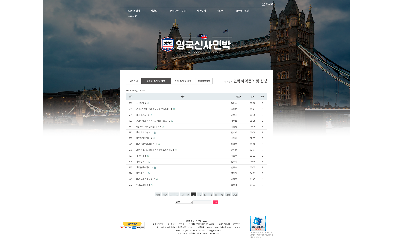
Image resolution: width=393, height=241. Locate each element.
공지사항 (132, 15)
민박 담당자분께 (144, 132)
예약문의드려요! (144, 167)
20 (221, 194)
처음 (158, 194)
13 (182, 194)
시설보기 (155, 10)
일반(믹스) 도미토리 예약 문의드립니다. (155, 149)
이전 (165, 194)
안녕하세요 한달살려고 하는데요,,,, (153, 120)
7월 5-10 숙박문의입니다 (148, 126)
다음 (228, 194)
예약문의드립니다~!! (146, 144)
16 (199, 194)
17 (205, 194)
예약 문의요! (143, 114)
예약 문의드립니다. (145, 179)
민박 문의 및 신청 (183, 81)
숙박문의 (141, 103)
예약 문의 (141, 161)
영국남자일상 (242, 10)
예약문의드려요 (144, 138)
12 (177, 194)
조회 (262, 96)
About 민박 (134, 10)
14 (188, 194)
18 (210, 194)
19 (216, 194)
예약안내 (134, 81)
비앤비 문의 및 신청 (156, 81)
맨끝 (235, 194)
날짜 (252, 96)
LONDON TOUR (178, 10)
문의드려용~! (143, 184)
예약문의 (201, 10)
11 (171, 194)
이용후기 (221, 10)
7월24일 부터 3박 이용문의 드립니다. (154, 109)
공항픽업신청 (204, 81)
